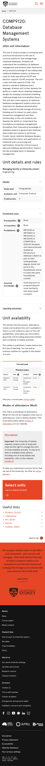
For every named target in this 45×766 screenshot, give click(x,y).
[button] (36, 4)
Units (4, 11)
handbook (9, 461)
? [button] (19, 221)
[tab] (22, 182)
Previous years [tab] (22, 370)
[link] (22, 616)
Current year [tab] (22, 364)
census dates (29, 399)
